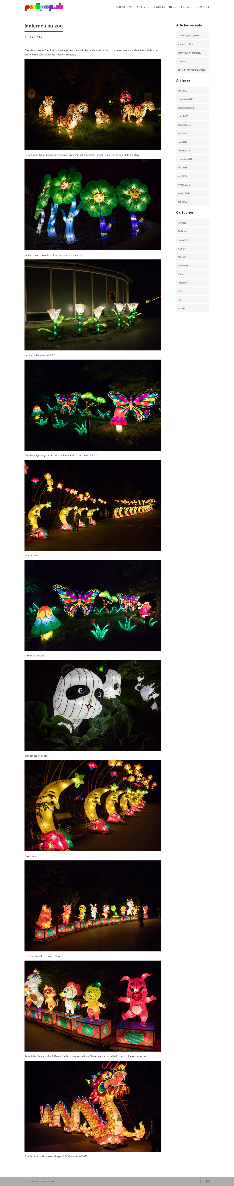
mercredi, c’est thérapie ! (189, 52)
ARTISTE (143, 7)
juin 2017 (182, 133)
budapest (182, 61)
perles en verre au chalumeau (191, 69)
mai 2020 (182, 90)
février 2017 (184, 150)
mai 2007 (182, 201)
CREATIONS (124, 7)
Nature (181, 274)
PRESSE (186, 7)
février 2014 (184, 184)
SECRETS (159, 7)
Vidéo (180, 291)
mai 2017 (182, 141)
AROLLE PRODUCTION (46, 1181)
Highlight (182, 248)
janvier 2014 (184, 193)
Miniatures (183, 265)
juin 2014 (182, 176)
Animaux (182, 222)
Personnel (182, 282)
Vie (179, 299)
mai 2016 (182, 167)
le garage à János (186, 44)
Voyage (181, 308)
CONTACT (203, 7)
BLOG (173, 7)
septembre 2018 (186, 107)
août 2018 (183, 116)
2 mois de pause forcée (188, 35)
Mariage (182, 256)
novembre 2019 (185, 99)
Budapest (182, 231)
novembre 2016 (185, 158)
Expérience (183, 239)
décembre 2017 (185, 124)
